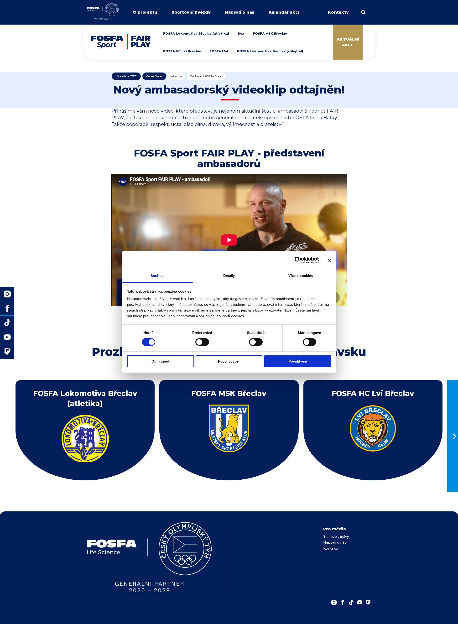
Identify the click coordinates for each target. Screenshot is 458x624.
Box (241, 33)
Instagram (334, 602)
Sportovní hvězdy (191, 12)
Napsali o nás (239, 12)
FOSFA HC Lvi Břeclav (182, 51)
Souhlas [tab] (157, 276)
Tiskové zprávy (336, 537)
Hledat (363, 13)
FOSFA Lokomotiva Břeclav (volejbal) (270, 51)
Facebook (342, 602)
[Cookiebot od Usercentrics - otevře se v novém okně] (298, 260)
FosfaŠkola (368, 602)
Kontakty (338, 12)
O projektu (145, 12)
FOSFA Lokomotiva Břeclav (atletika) (196, 33)
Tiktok (7, 323)
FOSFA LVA (219, 51)
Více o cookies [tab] (300, 276)
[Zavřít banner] (329, 260)
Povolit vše (297, 361)
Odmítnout (160, 361)
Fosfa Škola (7, 351)
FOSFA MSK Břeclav (270, 33)
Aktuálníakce (348, 42)
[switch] (202, 342)
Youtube (359, 602)
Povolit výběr (229, 361)
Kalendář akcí (284, 12)
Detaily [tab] (229, 276)
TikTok (351, 602)
